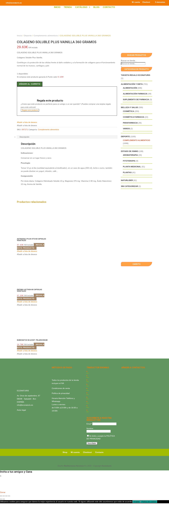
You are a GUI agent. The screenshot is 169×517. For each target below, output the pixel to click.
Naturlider (127, 180)
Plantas (127, 172)
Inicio (57, 7)
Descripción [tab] (24, 137)
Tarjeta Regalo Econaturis (135, 75)
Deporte (28, 35)
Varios (126, 129)
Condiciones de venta (61, 388)
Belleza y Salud (129, 107)
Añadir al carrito (29, 84)
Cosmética (128, 111)
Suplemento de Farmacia (136, 99)
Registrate (4, 488)
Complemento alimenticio (46, 35)
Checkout (146, 2)
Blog (96, 7)
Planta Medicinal (132, 167)
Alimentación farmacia (135, 94)
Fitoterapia (129, 161)
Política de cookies (149, 502)
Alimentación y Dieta (132, 84)
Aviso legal (21, 410)
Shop (65, 452)
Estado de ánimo (129, 151)
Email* (89, 424)
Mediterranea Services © (75, 466)
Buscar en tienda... (129, 60)
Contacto (109, 7)
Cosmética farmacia (133, 117)
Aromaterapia (130, 155)
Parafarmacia (130, 123)
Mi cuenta (136, 2)
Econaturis (107, 466)
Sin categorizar (129, 186)
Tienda (68, 7)
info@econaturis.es (25, 405)
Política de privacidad (61, 393)
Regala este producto (30, 110)
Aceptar (136, 502)
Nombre (89, 428)
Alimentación (130, 88)
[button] (27, 122)
